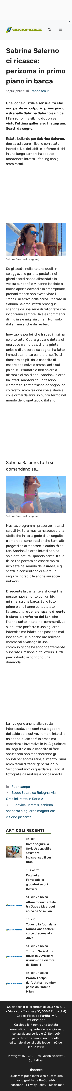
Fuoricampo (20, 787)
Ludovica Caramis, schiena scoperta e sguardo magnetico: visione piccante (30, 811)
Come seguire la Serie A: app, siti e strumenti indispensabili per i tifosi (39, 853)
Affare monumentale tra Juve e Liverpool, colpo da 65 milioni (41, 906)
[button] (49, 30)
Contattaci (36, 1060)
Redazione (16, 1085)
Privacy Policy (36, 1085)
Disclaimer (56, 1085)
